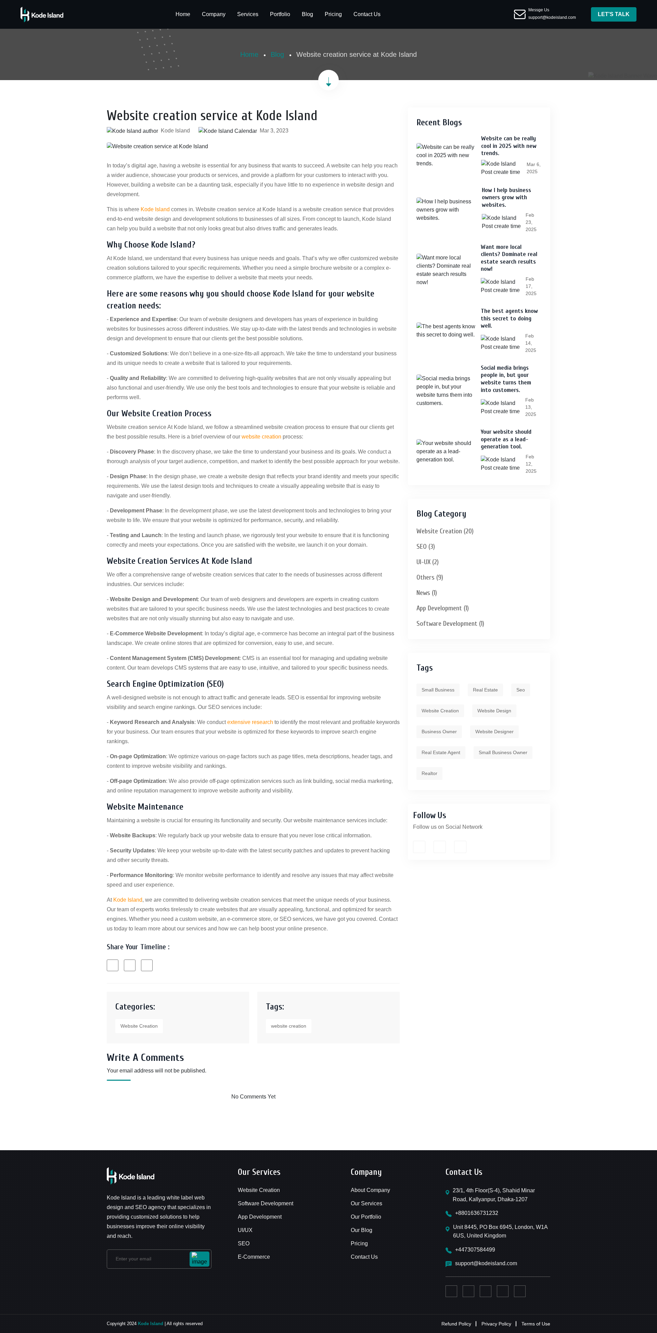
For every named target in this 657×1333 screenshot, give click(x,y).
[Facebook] (112, 965)
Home (183, 14)
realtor (429, 773)
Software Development (265, 1203)
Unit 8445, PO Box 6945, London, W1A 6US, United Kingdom (500, 1231)
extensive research (250, 722)
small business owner (503, 752)
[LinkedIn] (147, 965)
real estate (485, 690)
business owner (439, 731)
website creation (261, 437)
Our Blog (361, 1230)
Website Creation (139, 1026)
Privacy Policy (496, 1323)
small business (438, 690)
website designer (494, 731)
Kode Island (155, 209)
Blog (307, 14)
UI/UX (245, 1230)
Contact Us (367, 14)
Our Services (366, 1203)
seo (520, 690)
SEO (243, 1243)
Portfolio (280, 14)
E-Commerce (254, 1257)
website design (494, 710)
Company (214, 14)
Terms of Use (535, 1323)
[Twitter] (130, 965)
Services (247, 14)
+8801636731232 (476, 1213)
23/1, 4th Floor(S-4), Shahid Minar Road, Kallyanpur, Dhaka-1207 (494, 1195)
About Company (370, 1190)
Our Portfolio (366, 1217)
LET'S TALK (614, 14)
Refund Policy (456, 1323)
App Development (260, 1217)
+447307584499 (475, 1250)
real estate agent (441, 752)
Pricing (333, 14)
